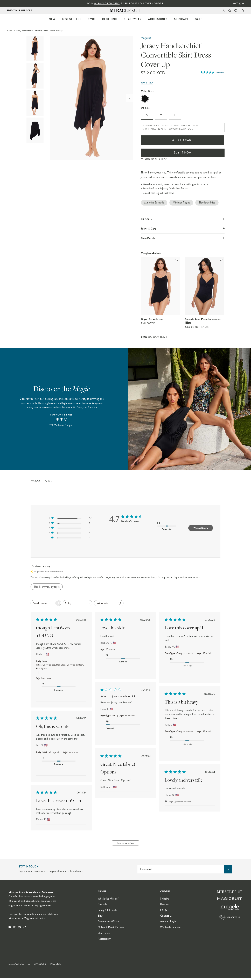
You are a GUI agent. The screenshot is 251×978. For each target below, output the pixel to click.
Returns (164, 904)
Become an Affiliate (108, 921)
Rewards (102, 904)
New (52, 19)
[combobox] (77, 603)
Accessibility (104, 939)
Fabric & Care (148, 229)
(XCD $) (237, 3)
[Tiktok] (24, 927)
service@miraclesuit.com (19, 964)
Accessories (158, 19)
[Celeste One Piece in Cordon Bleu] (205, 286)
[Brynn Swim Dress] (160, 286)
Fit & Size (146, 219)
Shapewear (132, 19)
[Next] (129, 98)
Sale (198, 19)
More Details (148, 238)
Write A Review (200, 528)
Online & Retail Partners (111, 927)
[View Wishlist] (236, 10)
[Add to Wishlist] (177, 260)
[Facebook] (10, 927)
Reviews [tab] (35, 480)
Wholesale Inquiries (170, 927)
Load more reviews (125, 843)
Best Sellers (71, 19)
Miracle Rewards (107, 3)
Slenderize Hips (207, 203)
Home (9, 30)
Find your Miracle (19, 10)
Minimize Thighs (181, 203)
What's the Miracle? (108, 899)
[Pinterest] (19, 927)
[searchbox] (43, 603)
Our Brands (104, 933)
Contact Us (166, 916)
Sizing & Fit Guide (107, 910)
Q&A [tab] (48, 480)
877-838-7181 (40, 964)
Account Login (168, 921)
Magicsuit (146, 38)
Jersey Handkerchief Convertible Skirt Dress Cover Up (39, 30)
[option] (91, 98)
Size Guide (147, 83)
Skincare (181, 19)
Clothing (109, 19)
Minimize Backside (154, 203)
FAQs (163, 910)
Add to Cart (182, 140)
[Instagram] (14, 927)
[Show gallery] (91, 98)
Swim (91, 19)
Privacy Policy (56, 964)
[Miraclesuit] (125, 10)
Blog (100, 916)
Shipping (164, 899)
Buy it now (183, 153)
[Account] (222, 10)
